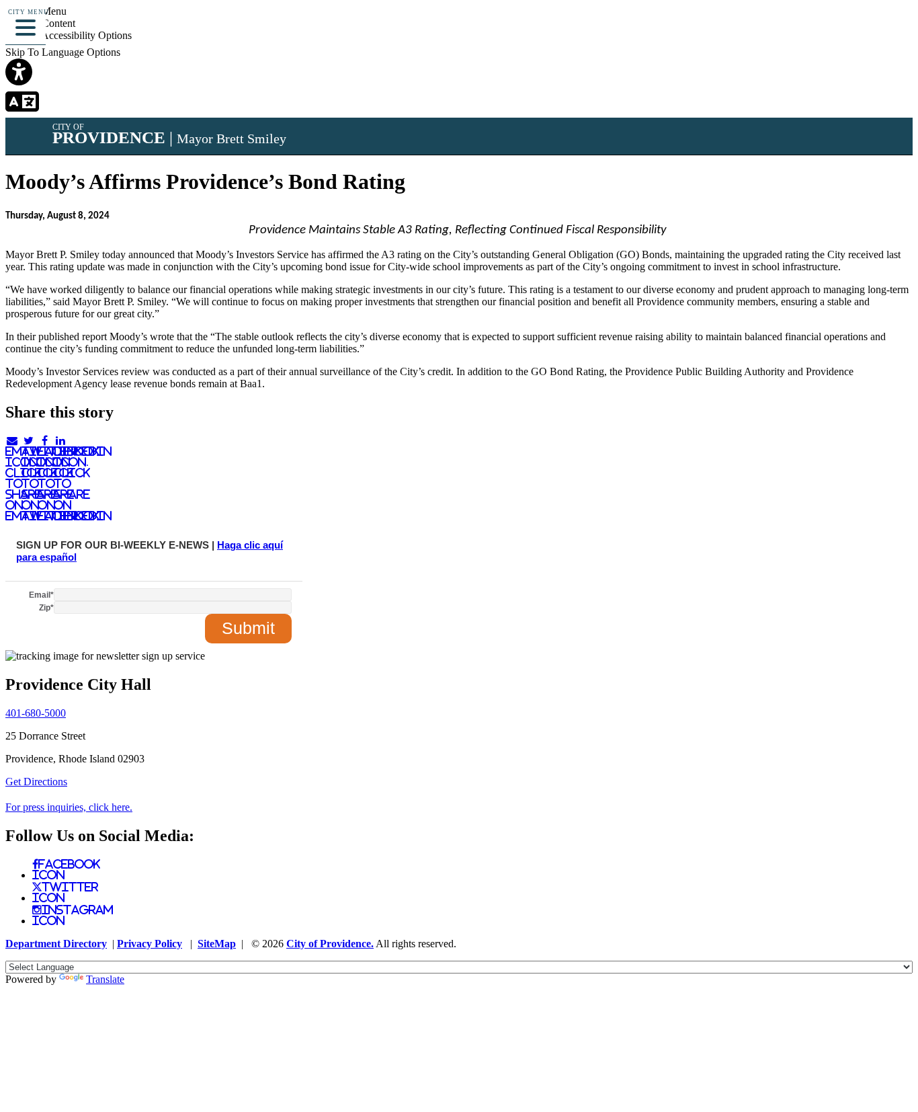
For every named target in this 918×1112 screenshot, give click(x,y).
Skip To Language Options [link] (62, 52)
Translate (105, 979)
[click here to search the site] (860, 30)
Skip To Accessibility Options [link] (68, 35)
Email (41, 595)
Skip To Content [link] (40, 23)
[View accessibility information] (889, 30)
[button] (25, 25)
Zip (46, 607)
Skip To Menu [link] (36, 11)
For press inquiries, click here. (68, 807)
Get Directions (36, 781)
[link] (459, 73)
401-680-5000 (35, 713)
